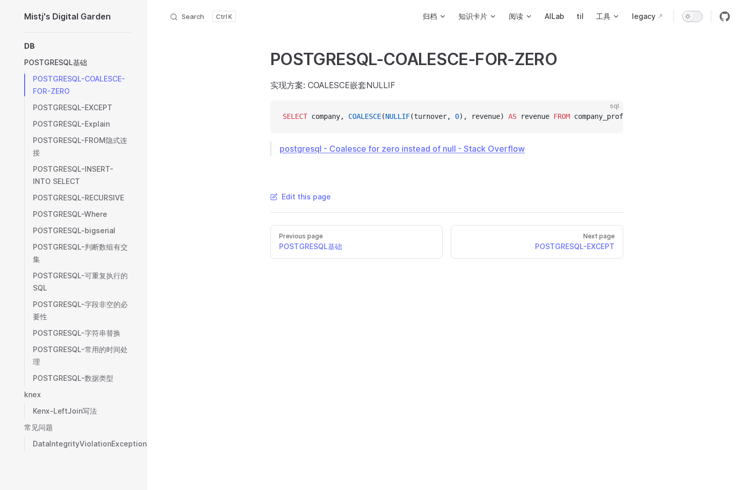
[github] (725, 16)
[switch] (692, 16)
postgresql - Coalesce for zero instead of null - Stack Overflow (402, 149)
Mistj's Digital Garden (67, 16)
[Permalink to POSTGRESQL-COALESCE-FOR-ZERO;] (261, 59)
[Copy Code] (607, 117)
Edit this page (306, 196)
